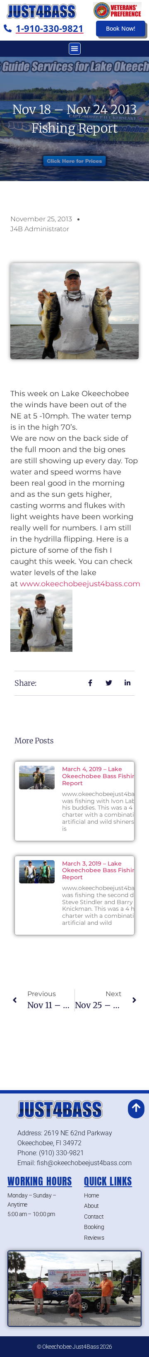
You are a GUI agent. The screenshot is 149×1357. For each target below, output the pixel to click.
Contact (93, 1216)
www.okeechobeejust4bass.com (80, 583)
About (91, 1205)
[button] (75, 49)
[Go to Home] (40, 10)
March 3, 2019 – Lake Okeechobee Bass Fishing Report (101, 870)
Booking (94, 1227)
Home (91, 1195)
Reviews (94, 1237)
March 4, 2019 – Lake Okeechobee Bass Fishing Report (101, 776)
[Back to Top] (136, 1108)
